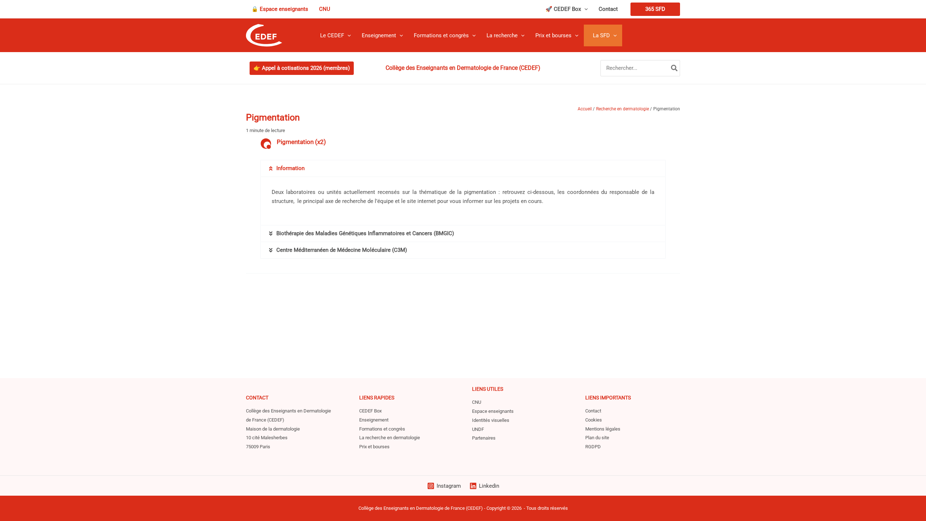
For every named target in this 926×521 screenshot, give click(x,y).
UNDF (478, 429)
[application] (584, 9)
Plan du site (597, 437)
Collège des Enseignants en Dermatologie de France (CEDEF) (420, 508)
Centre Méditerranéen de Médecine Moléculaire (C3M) (341, 250)
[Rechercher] (675, 68)
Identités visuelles (490, 420)
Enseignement (373, 420)
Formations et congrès (382, 429)
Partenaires (484, 438)
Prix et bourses (374, 446)
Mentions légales (602, 429)
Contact (593, 411)
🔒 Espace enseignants (279, 9)
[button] (463, 168)
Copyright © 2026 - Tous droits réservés (527, 508)
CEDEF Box (370, 411)
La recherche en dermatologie (389, 437)
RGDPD (593, 446)
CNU (324, 9)
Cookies (593, 420)
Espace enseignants (493, 411)
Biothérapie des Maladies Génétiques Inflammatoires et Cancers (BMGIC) (365, 233)
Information (290, 168)
